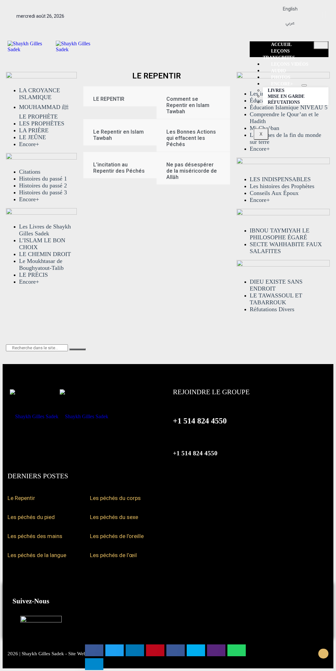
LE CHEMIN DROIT (45, 254)
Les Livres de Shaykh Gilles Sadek (45, 230)
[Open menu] (304, 85)
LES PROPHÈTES (41, 123)
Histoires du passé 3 (43, 192)
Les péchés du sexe (114, 517)
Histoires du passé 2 (43, 185)
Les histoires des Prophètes (282, 186)
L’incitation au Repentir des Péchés (119, 168)
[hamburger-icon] (321, 45)
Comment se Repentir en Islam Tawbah (187, 105)
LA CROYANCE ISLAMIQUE (39, 93)
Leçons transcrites (279, 54)
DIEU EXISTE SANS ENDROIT (276, 285)
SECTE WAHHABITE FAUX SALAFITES (286, 247)
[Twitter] (321, 14)
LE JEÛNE (32, 137)
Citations (29, 171)
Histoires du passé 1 (43, 178)
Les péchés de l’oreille (117, 536)
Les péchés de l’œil (113, 555)
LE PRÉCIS (33, 274)
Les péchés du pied (31, 517)
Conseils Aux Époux (274, 193)
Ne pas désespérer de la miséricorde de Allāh (191, 171)
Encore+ (29, 144)
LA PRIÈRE (34, 130)
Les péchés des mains (35, 536)
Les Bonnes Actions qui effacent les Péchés (191, 138)
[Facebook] (318, 14)
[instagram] (325, 14)
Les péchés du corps (115, 498)
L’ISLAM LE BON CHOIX (42, 243)
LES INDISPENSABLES (280, 179)
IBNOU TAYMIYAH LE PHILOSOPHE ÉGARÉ (279, 234)
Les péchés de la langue (37, 555)
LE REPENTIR (108, 99)
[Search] (77, 349)
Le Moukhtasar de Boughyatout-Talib (41, 264)
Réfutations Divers (272, 309)
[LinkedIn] (327, 14)
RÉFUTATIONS (284, 102)
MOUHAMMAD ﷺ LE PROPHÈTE (44, 112)
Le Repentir (21, 498)
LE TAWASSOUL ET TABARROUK (276, 299)
